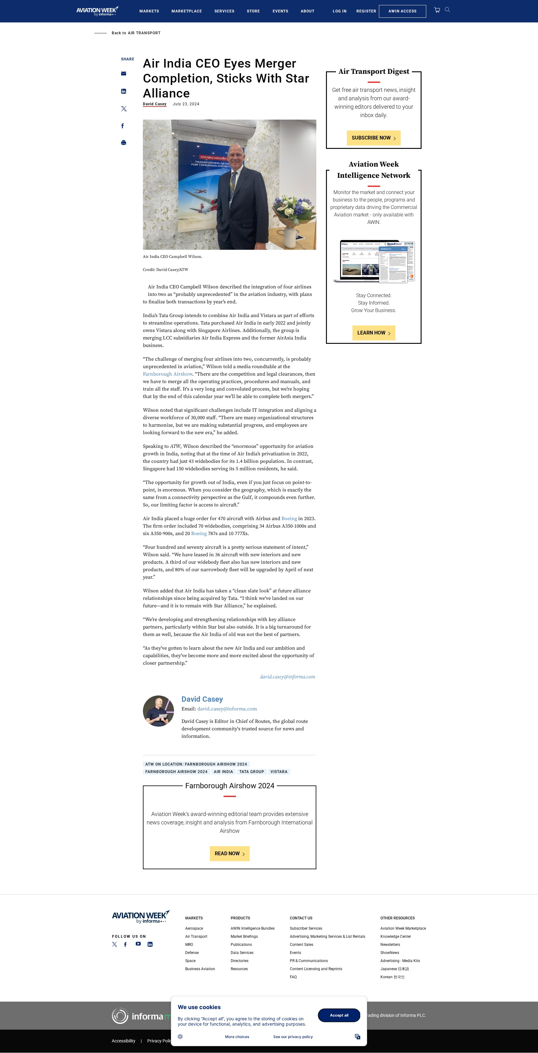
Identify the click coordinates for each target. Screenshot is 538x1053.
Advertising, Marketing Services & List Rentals (327, 936)
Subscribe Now (371, 138)
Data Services (242, 953)
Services (224, 11)
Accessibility (123, 1041)
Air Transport (144, 33)
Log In (340, 11)
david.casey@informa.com (227, 709)
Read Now (227, 853)
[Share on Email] (122, 75)
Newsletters (390, 944)
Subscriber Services (306, 928)
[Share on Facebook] (122, 127)
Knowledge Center (395, 936)
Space (190, 961)
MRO (189, 944)
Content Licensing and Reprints (316, 969)
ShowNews (389, 953)
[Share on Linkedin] (122, 93)
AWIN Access (403, 11)
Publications (241, 944)
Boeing (289, 518)
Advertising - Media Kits (400, 961)
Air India (223, 772)
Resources (239, 969)
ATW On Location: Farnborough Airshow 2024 (196, 764)
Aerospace (194, 928)
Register (366, 11)
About (307, 11)
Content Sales (301, 944)
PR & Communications (309, 961)
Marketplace (187, 11)
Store (253, 11)
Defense (192, 953)
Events (280, 11)
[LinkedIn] (150, 945)
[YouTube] (138, 945)
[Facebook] (126, 945)
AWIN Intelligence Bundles (253, 928)
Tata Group (251, 772)
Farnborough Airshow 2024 (176, 772)
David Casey (155, 104)
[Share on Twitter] (122, 110)
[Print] (122, 144)
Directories (239, 961)
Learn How (371, 333)
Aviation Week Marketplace (403, 928)
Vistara (279, 772)
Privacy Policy (160, 1041)
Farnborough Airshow (167, 374)
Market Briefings (244, 936)
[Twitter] (114, 945)
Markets (149, 11)
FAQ (293, 977)
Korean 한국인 (392, 977)
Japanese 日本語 (394, 969)
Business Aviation (200, 969)
